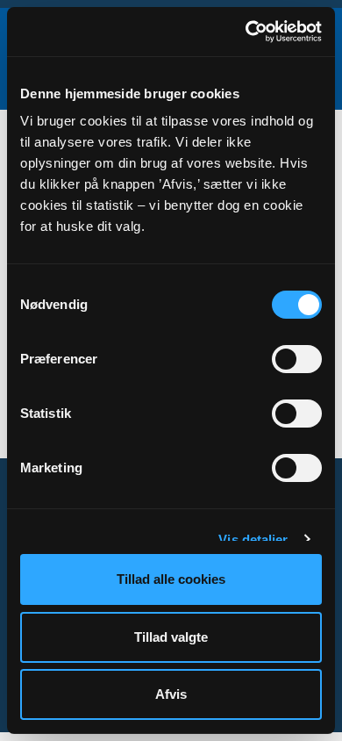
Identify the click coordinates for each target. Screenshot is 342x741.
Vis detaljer (253, 539)
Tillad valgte (171, 636)
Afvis (171, 694)
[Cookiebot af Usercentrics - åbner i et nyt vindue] (246, 31)
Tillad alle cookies (171, 579)
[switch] (297, 359)
